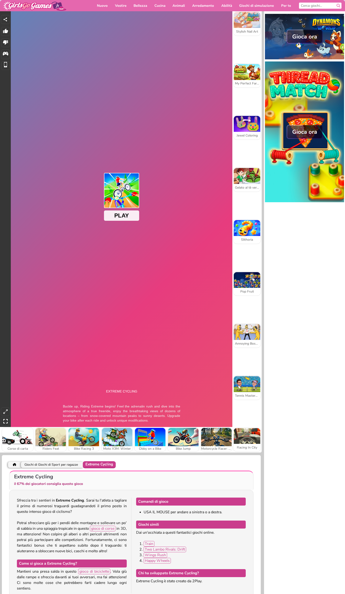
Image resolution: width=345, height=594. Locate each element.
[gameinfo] (5, 54)
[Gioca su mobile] (5, 65)
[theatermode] (5, 411)
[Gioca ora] (304, 58)
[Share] (5, 19)
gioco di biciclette (94, 571)
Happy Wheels (157, 560)
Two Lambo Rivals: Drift (165, 549)
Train (149, 543)
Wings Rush (155, 555)
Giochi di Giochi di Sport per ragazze (51, 464)
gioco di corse (102, 528)
